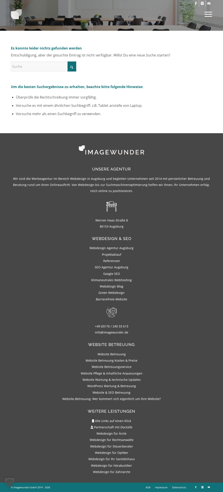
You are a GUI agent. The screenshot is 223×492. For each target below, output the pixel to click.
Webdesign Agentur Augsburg (111, 248)
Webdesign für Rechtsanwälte (111, 440)
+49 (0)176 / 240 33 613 (111, 326)
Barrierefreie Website (111, 299)
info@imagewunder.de (111, 332)
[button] (9, 482)
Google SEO (111, 274)
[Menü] (207, 14)
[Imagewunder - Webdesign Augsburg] (16, 15)
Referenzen (111, 261)
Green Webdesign (111, 293)
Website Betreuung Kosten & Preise (111, 360)
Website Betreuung (112, 354)
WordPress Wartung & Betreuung (111, 386)
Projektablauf (111, 254)
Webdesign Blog (111, 286)
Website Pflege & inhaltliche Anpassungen (111, 373)
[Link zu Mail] (209, 3)
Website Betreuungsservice (112, 367)
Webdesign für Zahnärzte (111, 472)
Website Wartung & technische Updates (112, 380)
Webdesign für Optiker (111, 453)
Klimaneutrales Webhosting (111, 280)
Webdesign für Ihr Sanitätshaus (111, 459)
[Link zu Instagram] (202, 3)
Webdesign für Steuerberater (111, 446)
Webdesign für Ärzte (111, 433)
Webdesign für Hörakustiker (111, 465)
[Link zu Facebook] (196, 3)
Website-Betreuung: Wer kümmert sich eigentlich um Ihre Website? (111, 399)
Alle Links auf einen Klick (112, 421)
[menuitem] (207, 14)
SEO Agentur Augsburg (111, 267)
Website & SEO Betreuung (111, 392)
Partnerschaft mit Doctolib (112, 427)
